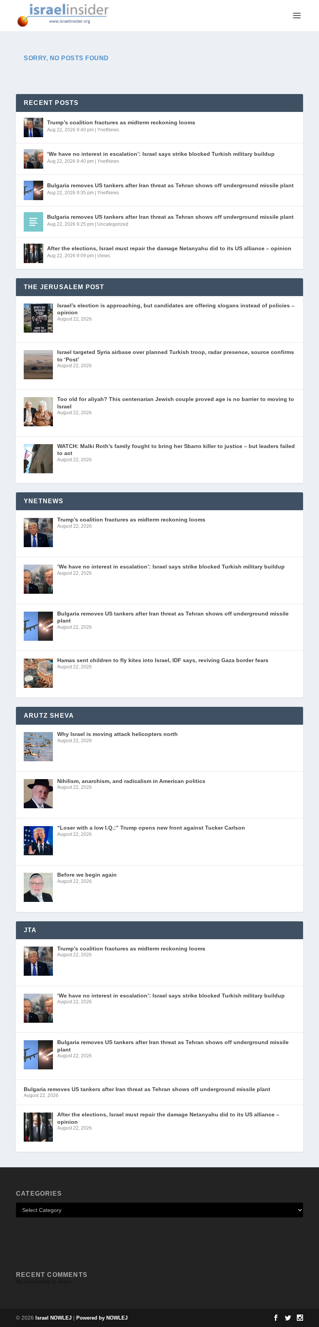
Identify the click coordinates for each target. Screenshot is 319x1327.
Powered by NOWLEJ (102, 1318)
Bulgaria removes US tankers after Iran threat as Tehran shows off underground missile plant (170, 185)
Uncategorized (112, 224)
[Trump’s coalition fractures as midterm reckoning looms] (33, 127)
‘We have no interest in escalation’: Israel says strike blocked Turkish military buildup (161, 154)
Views (103, 255)
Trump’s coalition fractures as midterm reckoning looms (121, 122)
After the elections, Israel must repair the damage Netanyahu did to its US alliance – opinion (169, 248)
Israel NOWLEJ (53, 1318)
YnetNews (108, 130)
